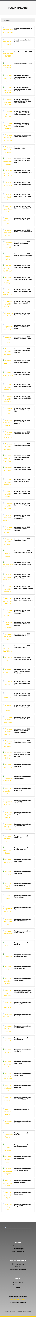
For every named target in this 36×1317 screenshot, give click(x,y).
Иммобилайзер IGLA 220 (23, 52)
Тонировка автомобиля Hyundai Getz (22, 777)
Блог (18, 1288)
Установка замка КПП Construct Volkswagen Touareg (22, 623)
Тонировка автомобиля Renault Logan (22, 896)
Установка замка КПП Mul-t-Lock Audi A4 (22, 361)
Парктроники (18, 1264)
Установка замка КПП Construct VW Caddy (22, 718)
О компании (18, 1282)
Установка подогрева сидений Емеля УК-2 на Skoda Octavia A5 (22, 89)
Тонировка (18, 1246)
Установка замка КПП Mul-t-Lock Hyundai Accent (22, 243)
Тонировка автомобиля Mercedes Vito (22, 1003)
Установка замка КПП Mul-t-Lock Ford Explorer (23, 254)
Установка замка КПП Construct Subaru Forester (22, 421)
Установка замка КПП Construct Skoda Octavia (23, 207)
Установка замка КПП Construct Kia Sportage (22, 504)
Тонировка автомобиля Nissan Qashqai (22, 967)
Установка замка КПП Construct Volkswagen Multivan (22, 350)
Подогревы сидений (18, 1269)
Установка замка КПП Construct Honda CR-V (22, 302)
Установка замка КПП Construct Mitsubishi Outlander (22, 611)
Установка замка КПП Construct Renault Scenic (23, 551)
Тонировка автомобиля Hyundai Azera (22, 1027)
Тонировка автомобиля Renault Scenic (22, 884)
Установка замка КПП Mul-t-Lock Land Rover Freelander (22, 671)
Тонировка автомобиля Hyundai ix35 (22, 1038)
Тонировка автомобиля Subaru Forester (22, 848)
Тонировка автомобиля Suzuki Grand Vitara (22, 1169)
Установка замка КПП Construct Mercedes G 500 (23, 171)
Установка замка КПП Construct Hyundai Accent (23, 599)
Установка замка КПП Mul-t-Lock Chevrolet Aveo (22, 326)
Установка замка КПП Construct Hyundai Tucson (23, 587)
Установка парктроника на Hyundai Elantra (22, 136)
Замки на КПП (18, 1251)
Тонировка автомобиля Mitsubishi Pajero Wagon (23, 991)
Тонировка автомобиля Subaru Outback (22, 1181)
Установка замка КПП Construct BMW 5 (22, 646)
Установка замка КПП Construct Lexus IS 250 (22, 397)
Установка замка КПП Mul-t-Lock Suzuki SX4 (22, 694)
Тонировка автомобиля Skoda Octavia (22, 932)
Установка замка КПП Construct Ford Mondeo (22, 314)
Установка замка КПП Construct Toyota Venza (22, 563)
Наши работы (18, 1285)
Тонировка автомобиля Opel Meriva (22, 908)
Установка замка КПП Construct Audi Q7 (22, 539)
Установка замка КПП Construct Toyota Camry (22, 468)
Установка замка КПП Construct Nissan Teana (22, 741)
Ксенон (18, 1267)
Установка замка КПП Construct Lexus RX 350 (22, 385)
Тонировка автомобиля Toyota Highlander (22, 1145)
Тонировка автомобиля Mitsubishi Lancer (22, 920)
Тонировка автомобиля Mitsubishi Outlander (22, 1098)
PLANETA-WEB (26, 1311)
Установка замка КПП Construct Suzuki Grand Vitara (22, 160)
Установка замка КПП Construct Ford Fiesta (22, 480)
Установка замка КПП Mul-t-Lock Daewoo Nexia (23, 706)
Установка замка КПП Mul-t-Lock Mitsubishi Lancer (22, 683)
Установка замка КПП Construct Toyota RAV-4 (22, 658)
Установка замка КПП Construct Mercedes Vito (23, 278)
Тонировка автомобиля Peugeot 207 (22, 1205)
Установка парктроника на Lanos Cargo (22, 147)
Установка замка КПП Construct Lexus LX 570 (22, 183)
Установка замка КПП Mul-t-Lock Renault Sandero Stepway (22, 730)
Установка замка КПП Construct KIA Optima (22, 373)
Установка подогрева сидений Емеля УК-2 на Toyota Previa (22, 77)
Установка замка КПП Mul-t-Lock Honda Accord (23, 231)
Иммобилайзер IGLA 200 (23, 64)
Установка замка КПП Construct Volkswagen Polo (22, 409)
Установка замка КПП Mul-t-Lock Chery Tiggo (22, 338)
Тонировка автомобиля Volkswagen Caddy (22, 955)
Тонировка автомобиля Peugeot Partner (22, 813)
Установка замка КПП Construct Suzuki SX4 (22, 635)
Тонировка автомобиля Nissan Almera (22, 979)
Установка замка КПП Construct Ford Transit (22, 266)
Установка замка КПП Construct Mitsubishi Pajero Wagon (22, 457)
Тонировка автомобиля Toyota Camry (22, 1157)
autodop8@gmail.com (18, 1299)
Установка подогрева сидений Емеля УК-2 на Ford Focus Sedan (22, 101)
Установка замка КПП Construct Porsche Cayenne (22, 528)
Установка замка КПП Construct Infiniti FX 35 (22, 195)
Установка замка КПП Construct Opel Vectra (22, 444)
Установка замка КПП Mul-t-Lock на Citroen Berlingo (22, 754)
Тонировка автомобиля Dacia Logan (22, 1193)
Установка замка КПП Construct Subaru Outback (23, 219)
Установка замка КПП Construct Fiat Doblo (22, 433)
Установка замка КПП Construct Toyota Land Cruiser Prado (22, 576)
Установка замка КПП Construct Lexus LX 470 (22, 290)
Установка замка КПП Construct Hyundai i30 (22, 492)
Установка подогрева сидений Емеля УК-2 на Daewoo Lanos (22, 124)
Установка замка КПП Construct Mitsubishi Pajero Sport (22, 516)
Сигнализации (18, 1249)
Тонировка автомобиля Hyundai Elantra (22, 825)
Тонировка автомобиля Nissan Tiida (22, 1074)
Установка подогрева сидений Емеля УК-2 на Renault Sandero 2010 (22, 112)
